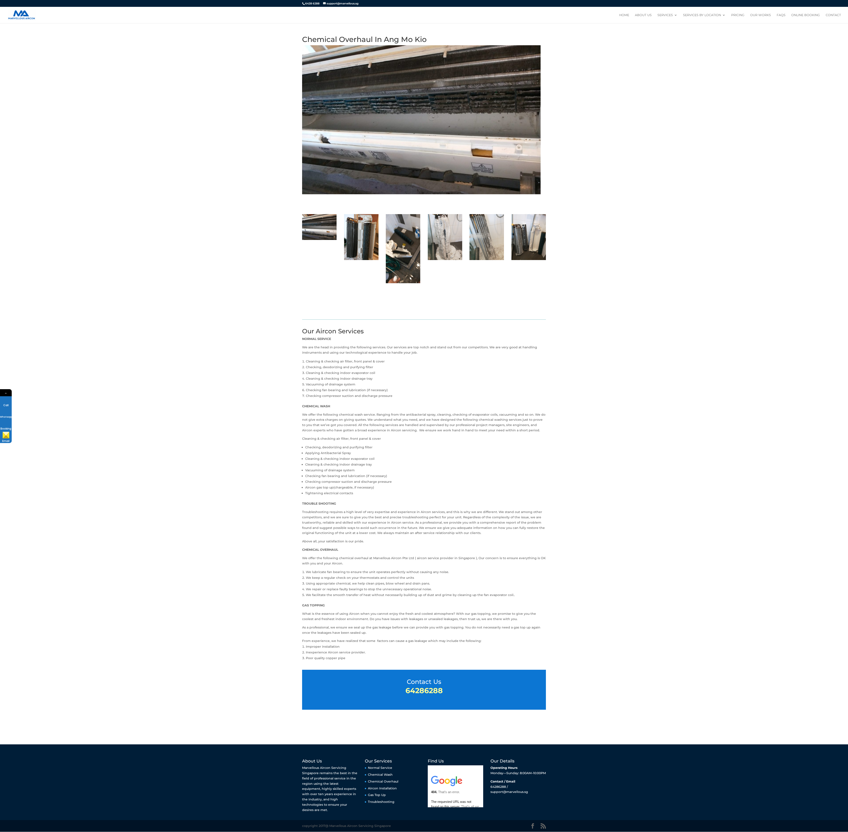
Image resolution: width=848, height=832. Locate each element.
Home (624, 15)
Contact (833, 15)
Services (665, 15)
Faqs (781, 15)
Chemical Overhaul (383, 781)
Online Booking (805, 15)
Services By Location (702, 15)
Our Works (760, 15)
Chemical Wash (380, 775)
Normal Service (380, 768)
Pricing (737, 15)
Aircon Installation (382, 788)
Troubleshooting (381, 802)
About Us (643, 15)
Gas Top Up (377, 795)
